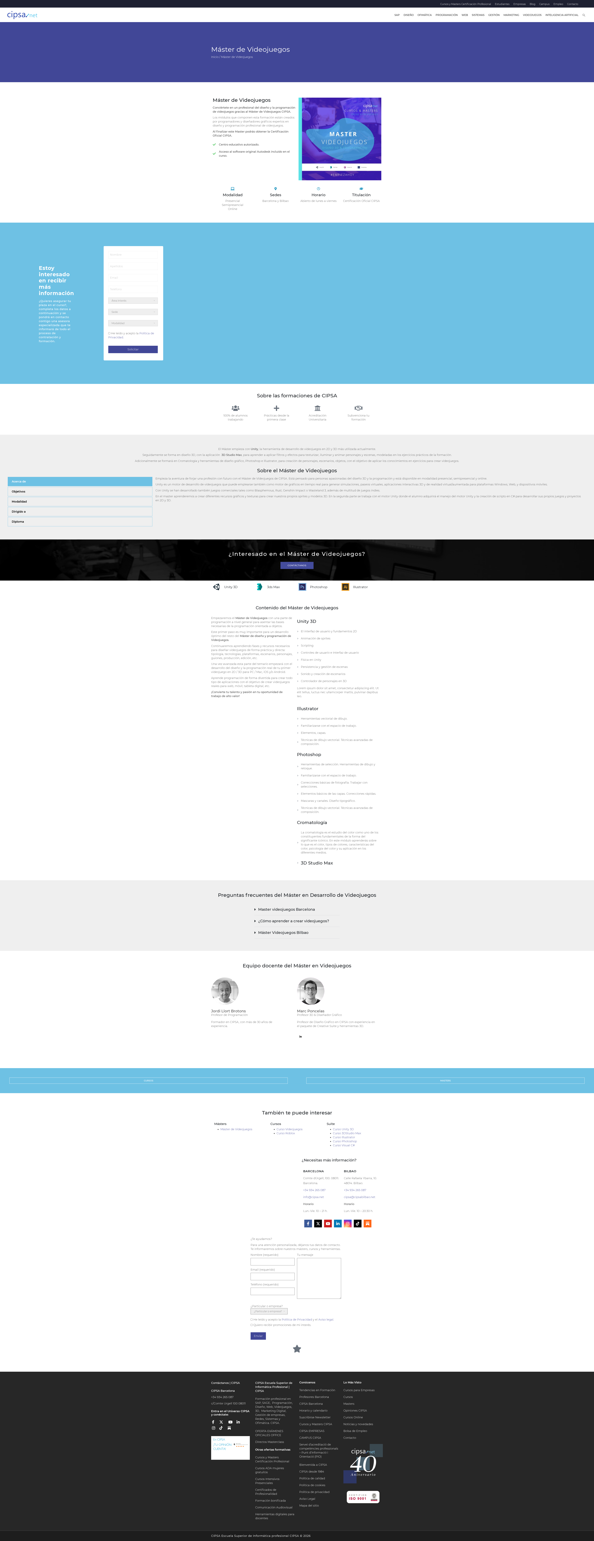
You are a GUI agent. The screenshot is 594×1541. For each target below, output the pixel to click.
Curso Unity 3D (343, 1129)
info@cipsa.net (313, 1197)
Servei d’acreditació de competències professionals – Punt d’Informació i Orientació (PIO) (318, 1450)
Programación (447, 15)
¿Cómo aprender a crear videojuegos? (293, 921)
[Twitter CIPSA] (223, 1423)
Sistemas (478, 15)
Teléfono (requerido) (265, 1284)
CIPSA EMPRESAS (311, 1431)
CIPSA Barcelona (311, 1404)
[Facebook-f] (308, 1223)
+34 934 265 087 (314, 1190)
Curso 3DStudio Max (347, 1133)
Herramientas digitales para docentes (274, 1516)
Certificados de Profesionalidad (266, 1492)
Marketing (511, 15)
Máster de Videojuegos (236, 1129)
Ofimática (425, 15)
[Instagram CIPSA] (215, 1429)
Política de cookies (312, 1485)
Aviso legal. (326, 1319)
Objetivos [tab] (18, 491)
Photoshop (318, 587)
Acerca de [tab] (19, 481)
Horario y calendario (313, 1410)
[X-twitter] (318, 1223)
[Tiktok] (358, 1223)
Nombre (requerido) (264, 1255)
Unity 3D (231, 587)
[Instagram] (348, 1223)
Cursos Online (353, 1417)
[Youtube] (328, 1223)
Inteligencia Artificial (562, 15)
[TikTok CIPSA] (223, 1429)
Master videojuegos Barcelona (286, 909)
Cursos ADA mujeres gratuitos (269, 1470)
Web (465, 15)
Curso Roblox (286, 1133)
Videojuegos (532, 15)
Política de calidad (312, 1478)
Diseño (409, 15)
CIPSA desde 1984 (311, 1471)
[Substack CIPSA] (231, 1429)
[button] (584, 15)
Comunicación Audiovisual (274, 1507)
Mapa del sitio (309, 1505)
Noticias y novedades (358, 1424)
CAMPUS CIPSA (310, 1438)
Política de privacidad (314, 1492)
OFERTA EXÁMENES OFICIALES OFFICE (269, 1433)
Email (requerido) (263, 1269)
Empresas (519, 4)
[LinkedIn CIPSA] (239, 1423)
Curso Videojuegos (290, 1129)
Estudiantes (502, 4)
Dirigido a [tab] (19, 511)
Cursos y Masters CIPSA (315, 1424)
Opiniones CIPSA (355, 1410)
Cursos (348, 1397)
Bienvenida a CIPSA (313, 1465)
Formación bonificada (270, 1500)
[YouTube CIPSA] (231, 1423)
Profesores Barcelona (314, 1397)
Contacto (572, 4)
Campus (544, 4)
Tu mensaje (305, 1255)
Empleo (558, 4)
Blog (532, 4)
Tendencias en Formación (317, 1390)
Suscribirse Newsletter (315, 1417)
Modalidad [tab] (19, 501)
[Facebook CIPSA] (215, 1423)
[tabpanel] (369, 491)
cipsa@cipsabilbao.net (359, 1197)
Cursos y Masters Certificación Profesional (465, 4)
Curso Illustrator (344, 1137)
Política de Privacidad (297, 1319)
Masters (348, 1404)
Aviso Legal (307, 1499)
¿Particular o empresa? (267, 1306)
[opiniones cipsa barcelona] (230, 1448)
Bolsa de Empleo (355, 1431)
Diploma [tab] (18, 521)
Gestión (494, 15)
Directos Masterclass (269, 1442)
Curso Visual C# (344, 1145)
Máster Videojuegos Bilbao (283, 932)
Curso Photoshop (345, 1141)
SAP (397, 15)
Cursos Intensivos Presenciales (267, 1481)
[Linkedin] (300, 1036)
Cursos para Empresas (359, 1390)
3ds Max (273, 587)
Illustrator (360, 587)
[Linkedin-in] (338, 1223)
